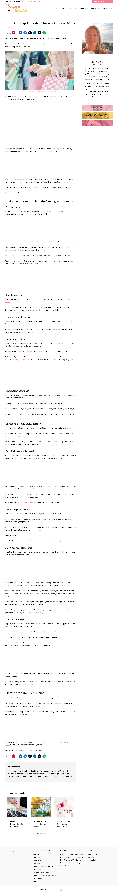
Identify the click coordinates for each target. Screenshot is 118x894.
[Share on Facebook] (20, 32)
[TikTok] (13, 850)
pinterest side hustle (97, 115)
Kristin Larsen (14, 766)
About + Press (93, 854)
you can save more (27, 417)
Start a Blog (37, 854)
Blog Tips (37, 857)
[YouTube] (16, 850)
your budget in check (19, 360)
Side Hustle (72, 8)
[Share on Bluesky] (25, 32)
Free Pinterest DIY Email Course (71, 857)
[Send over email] (44, 32)
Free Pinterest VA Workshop (70, 860)
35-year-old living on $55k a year (51, 541)
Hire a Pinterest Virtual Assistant (46, 875)
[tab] (37, 833)
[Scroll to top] (113, 889)
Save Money (95, 8)
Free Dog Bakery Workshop (70, 863)
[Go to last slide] (10, 815)
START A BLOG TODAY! (102, 1)
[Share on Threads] (30, 32)
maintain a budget (64, 632)
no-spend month (15, 514)
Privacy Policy (92, 860)
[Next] (72, 815)
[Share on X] (39, 32)
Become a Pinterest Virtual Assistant (44, 868)
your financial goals (39, 613)
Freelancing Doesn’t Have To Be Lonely (16, 824)
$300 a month (34, 187)
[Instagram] (10, 850)
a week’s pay (39, 310)
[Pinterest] (6, 850)
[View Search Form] (111, 8)
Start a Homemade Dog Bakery (46, 872)
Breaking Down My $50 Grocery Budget (40, 824)
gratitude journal (26, 502)
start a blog (97, 108)
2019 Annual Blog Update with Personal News (64, 824)
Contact (91, 857)
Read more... (97, 97)
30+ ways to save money (97, 123)
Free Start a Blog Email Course (71, 854)
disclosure (50, 91)
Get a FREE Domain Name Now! (30, 1)
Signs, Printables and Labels (70, 866)
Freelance (36, 864)
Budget (105, 8)
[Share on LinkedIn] (34, 32)
